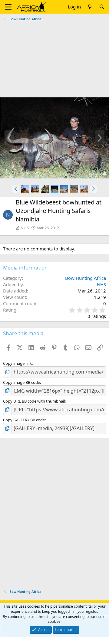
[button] (8, 7)
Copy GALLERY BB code (24, 420)
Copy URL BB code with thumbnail (34, 401)
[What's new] (90, 6)
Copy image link (17, 363)
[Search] (102, 6)
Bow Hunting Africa (85, 278)
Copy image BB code (21, 382)
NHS (25, 227)
